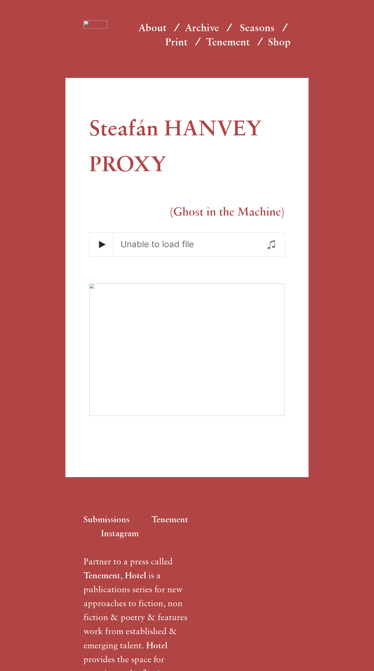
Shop (279, 41)
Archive (202, 27)
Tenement (228, 41)
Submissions (107, 519)
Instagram (120, 533)
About (152, 27)
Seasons (257, 27)
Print (176, 41)
